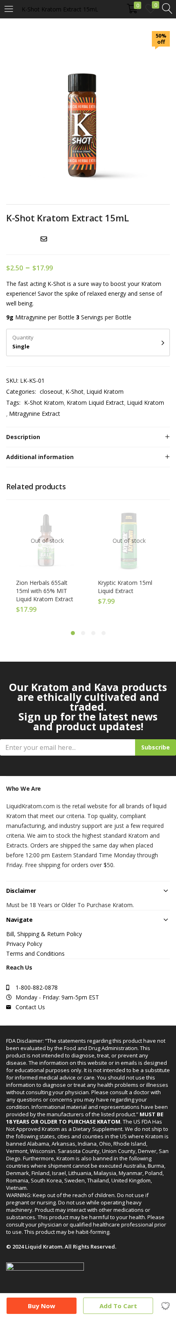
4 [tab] (104, 633)
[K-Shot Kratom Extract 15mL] (8, 239)
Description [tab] (23, 437)
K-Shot (74, 391)
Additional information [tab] (40, 457)
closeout (51, 391)
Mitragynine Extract (34, 413)
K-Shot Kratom (44, 402)
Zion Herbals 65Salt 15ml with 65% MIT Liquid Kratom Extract (44, 591)
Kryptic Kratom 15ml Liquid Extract (125, 587)
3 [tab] (93, 633)
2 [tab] (83, 633)
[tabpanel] (47, 563)
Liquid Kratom (105, 391)
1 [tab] (73, 633)
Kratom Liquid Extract (95, 402)
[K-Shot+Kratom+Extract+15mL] (20, 239)
